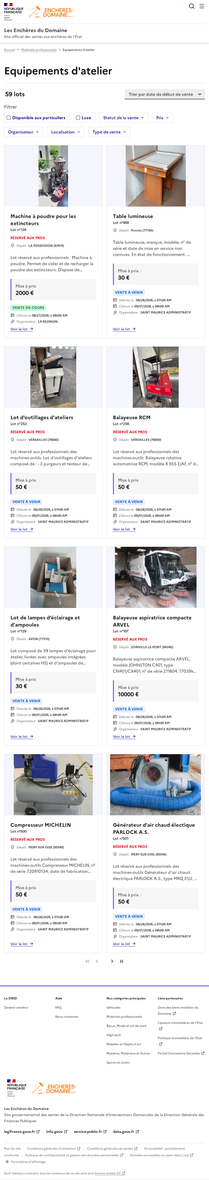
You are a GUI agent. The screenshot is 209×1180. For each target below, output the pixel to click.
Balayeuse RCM (132, 417)
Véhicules (113, 1007)
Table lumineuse (133, 216)
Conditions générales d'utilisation (51, 1148)
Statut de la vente (120, 118)
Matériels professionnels (39, 50)
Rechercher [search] (192, 6)
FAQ (58, 1007)
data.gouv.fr (123, 1131)
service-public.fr (88, 1131)
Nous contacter (67, 1016)
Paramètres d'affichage (28, 1162)
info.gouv (54, 1131)
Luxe (86, 118)
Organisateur (20, 132)
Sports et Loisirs (118, 1062)
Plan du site (12, 1148)
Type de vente (107, 132)
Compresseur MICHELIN (40, 825)
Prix (159, 118)
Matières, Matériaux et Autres (128, 1053)
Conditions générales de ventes (110, 1148)
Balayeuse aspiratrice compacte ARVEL (152, 621)
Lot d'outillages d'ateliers (41, 417)
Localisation (63, 132)
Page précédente (97, 961)
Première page (88, 961)
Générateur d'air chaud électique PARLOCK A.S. (154, 828)
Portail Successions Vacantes (179, 1053)
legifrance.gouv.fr (19, 1131)
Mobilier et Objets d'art (124, 1044)
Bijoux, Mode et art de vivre (127, 1026)
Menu (202, 6)
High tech (114, 1035)
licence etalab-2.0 (108, 1173)
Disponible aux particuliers (38, 118)
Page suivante (112, 961)
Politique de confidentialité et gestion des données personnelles (72, 1155)
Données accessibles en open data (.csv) (159, 1155)
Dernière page (121, 961)
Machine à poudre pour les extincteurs (43, 219)
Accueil (9, 50)
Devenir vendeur (16, 1007)
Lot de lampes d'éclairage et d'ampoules (45, 621)
